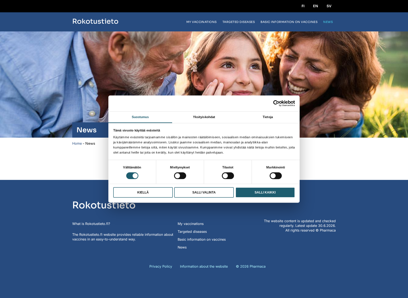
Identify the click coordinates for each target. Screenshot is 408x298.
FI (303, 6)
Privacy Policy (160, 266)
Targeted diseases (238, 22)
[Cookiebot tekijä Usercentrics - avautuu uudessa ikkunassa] (276, 103)
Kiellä (143, 192)
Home (77, 143)
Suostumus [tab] (140, 117)
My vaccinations (201, 22)
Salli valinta (204, 192)
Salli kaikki (265, 192)
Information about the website (204, 266)
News (328, 22)
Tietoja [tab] (268, 117)
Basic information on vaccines (289, 22)
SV (329, 6)
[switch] (180, 175)
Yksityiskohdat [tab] (204, 117)
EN (315, 6)
